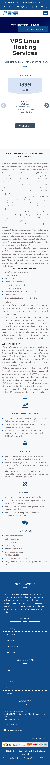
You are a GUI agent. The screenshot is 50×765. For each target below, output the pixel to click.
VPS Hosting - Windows (33, 29)
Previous (3, 107)
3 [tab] (27, 143)
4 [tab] (30, 143)
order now (25, 126)
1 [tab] (20, 143)
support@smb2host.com (33, 2)
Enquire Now (38, 738)
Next (47, 107)
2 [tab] (23, 143)
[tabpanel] (25, 102)
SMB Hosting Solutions (36, 212)
